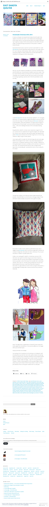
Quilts (43, 431)
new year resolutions (32, 388)
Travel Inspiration (6, 433)
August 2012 (26, 476)
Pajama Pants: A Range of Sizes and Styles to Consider (14, 485)
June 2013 (5, 474)
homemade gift (30, 384)
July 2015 (11, 469)
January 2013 (32, 474)
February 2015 (32, 469)
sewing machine (38, 390)
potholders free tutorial (24, 390)
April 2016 (30, 468)
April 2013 (15, 474)
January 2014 (17, 472)
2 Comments (5, 35)
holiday (21, 384)
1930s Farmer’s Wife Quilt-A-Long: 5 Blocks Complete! (14, 491)
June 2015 (16, 469)
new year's (38, 388)
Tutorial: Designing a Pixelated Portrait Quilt (22, 451)
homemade (25, 384)
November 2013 (24, 472)
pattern (30, 389)
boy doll (32, 381)
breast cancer (36, 381)
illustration (41, 384)
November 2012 (6, 476)
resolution (30, 390)
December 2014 (6, 471)
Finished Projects (37, 5)
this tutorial (15, 49)
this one (36, 121)
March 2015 (26, 469)
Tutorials (12, 433)
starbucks (18, 391)
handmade (32, 383)
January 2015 (38, 469)
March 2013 (20, 474)
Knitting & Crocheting (24, 431)
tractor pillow (17, 392)
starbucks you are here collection (26, 391)
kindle (32, 385)
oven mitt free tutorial (24, 389)
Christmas (17, 383)
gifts (29, 383)
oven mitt (18, 389)
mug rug (22, 388)
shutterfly (14, 391)
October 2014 (19, 471)
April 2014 (42, 471)
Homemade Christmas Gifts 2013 (22, 34)
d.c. (25, 383)
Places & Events (38, 431)
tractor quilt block (23, 392)
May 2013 (10, 474)
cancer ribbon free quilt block (31, 382)
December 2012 (39, 474)
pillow (40, 389)
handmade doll (37, 383)
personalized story (35, 389)
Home (27, 5)
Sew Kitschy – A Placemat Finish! (10, 496)
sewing (33, 390)
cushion (23, 383)
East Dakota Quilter (10, 6)
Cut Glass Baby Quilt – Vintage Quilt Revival (12, 494)
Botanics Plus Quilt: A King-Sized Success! (11, 493)
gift (27, 383)
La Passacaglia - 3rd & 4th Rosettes (21, 458)
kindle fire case (16, 387)
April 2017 (25, 468)
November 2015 (36, 468)
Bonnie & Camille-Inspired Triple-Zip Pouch (12, 498)
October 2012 (12, 476)
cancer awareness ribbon (21, 382)
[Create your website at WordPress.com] (24, 1)
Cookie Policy (26, 504)
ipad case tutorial (27, 385)
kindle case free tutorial (37, 385)
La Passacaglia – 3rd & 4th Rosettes (10, 490)
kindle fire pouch (32, 387)
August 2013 (37, 472)
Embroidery (17, 431)
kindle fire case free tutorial (24, 387)
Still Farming (6, 486)
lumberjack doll (18, 388)
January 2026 (5, 468)
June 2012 (31, 476)
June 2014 (37, 471)
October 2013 (30, 472)
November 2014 (13, 471)
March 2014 (5, 472)
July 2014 (32, 471)
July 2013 (42, 472)
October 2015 (5, 469)
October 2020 (19, 468)
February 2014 (11, 472)
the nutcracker (34, 391)
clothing (4, 431)
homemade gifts (36, 384)
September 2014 (27, 471)
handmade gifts (17, 384)
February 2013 (26, 474)
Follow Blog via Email (9, 438)
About (31, 5)
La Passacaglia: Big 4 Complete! (10, 488)
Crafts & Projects (20, 381)
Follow (5, 443)
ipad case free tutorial (20, 385)
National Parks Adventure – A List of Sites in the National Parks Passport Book (18, 483)
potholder (17, 390)
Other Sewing (25, 381)
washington (32, 392)
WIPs (44, 5)
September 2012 (20, 476)
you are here (36, 392)
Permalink (41, 392)
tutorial (28, 392)
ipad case (14, 385)
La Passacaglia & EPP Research (20, 454)
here (17, 134)
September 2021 (12, 468)
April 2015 (21, 469)
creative (20, 383)
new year (26, 388)
